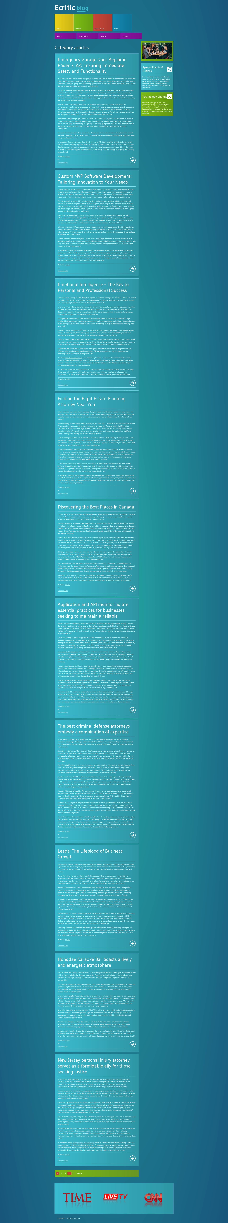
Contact (78, 29)
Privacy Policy (83, 37)
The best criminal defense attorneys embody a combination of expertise (94, 729)
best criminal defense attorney (96, 791)
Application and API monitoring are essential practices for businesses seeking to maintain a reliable (93, 610)
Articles (103, 37)
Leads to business (89, 935)
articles (67, 156)
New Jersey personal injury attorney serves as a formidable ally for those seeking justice (94, 1066)
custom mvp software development (91, 215)
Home (58, 29)
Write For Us (99, 29)
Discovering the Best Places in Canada (96, 507)
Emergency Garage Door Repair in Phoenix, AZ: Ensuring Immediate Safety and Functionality (92, 65)
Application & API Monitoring (68, 652)
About (116, 29)
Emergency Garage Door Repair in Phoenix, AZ (84, 142)
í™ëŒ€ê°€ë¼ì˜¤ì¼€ (94, 1010)
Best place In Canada (76, 575)
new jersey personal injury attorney (81, 1143)
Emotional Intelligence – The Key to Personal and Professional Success (93, 287)
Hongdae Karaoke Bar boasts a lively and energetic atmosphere (95, 962)
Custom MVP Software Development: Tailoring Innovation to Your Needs (95, 179)
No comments (63, 162)
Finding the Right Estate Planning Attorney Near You (92, 401)
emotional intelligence (74, 358)
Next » (79, 1173)
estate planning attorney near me (82, 464)
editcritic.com (75, 1218)
